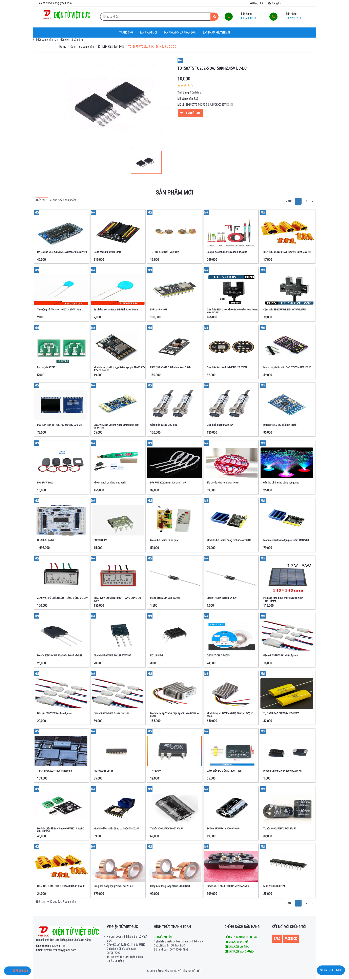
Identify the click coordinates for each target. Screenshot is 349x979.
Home (62, 46)
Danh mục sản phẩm (82, 46)
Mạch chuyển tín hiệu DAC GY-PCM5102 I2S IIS (287, 367)
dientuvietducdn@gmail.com (56, 950)
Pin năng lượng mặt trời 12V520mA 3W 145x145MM (283, 599)
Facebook (291, 938)
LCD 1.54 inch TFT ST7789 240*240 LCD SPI (59, 424)
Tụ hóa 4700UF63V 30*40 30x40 (223, 828)
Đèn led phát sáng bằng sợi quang (281, 482)
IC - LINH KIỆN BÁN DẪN (111, 46)
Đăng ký (276, 3)
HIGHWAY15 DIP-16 (103, 770)
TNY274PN (155, 770)
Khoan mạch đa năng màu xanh (110, 482)
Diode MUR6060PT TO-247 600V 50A (112, 655)
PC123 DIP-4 (156, 655)
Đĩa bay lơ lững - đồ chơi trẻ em (223, 482)
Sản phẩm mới (148, 32)
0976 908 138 (50, 945)
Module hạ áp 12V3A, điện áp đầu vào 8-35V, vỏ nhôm (175, 714)
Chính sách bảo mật (237, 941)
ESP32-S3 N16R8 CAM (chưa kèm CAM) (170, 367)
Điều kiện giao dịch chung (241, 937)
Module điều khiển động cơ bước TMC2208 (286, 540)
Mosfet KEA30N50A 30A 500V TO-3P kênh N (59, 655)
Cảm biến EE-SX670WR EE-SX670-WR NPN (284, 309)
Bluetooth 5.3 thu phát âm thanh (279, 424)
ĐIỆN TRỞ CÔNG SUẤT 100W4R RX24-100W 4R (61, 886)
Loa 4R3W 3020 (45, 482)
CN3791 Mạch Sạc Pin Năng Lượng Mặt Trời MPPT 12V (116, 426)
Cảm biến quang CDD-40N (220, 424)
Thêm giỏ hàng (192, 113)
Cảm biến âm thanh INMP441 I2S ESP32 (227, 367)
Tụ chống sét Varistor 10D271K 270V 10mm (59, 309)
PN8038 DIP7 (100, 540)
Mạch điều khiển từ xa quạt (164, 540)
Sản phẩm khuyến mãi (216, 32)
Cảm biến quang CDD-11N (163, 424)
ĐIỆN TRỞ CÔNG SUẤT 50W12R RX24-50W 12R (287, 251)
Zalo (277, 938)
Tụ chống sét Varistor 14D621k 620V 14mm (116, 309)
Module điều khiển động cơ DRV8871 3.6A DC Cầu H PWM (60, 830)
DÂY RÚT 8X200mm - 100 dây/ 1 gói (168, 482)
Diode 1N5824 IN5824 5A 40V (222, 597)
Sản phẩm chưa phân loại (179, 32)
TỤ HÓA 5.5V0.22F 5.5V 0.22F (165, 251)
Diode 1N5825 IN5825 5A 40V (165, 597)
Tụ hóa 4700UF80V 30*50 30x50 (166, 828)
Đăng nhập (258, 3)
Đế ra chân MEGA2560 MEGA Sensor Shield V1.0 (62, 251)
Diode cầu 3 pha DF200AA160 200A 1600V (228, 886)
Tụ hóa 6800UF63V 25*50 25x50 (279, 828)
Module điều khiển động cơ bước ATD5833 (229, 540)
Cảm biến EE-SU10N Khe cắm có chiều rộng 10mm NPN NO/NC (232, 311)
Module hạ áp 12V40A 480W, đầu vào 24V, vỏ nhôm (230, 714)
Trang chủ (126, 32)
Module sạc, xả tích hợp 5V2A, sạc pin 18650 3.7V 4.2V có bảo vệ (119, 369)
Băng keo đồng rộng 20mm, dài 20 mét (114, 886)
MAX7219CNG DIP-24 (274, 886)
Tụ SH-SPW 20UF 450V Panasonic (54, 770)
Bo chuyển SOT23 (46, 367)
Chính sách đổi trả (237, 946)
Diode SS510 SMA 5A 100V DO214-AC (282, 770)
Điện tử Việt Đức (192, 971)
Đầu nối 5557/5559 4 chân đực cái (54, 713)
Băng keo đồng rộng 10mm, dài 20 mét (170, 886)
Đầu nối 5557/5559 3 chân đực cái (280, 655)
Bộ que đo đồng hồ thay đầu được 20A (227, 251)
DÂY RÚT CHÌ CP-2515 (218, 655)
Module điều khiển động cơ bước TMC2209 (116, 828)
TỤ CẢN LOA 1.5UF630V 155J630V (281, 713)
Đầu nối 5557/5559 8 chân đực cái (111, 713)
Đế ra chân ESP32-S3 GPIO (107, 251)
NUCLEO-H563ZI (45, 540)
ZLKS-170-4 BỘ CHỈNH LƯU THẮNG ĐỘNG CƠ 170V (117, 599)
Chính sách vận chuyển (239, 951)
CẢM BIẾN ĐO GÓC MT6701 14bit (224, 770)
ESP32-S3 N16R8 (158, 309)
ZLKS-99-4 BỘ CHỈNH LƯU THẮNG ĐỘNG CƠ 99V (62, 597)
